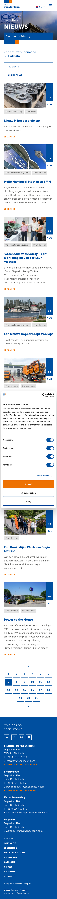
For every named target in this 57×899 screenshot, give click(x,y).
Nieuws (8, 867)
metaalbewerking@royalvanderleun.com (27, 812)
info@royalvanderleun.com (20, 761)
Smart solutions (14, 852)
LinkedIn (14, 56)
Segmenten (10, 848)
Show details (43, 475)
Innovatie (10, 843)
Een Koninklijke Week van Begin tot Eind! (28, 543)
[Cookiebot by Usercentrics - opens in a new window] (42, 395)
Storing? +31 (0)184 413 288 (20, 765)
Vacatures (10, 871)
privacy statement (11, 890)
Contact (9, 876)
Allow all (28, 484)
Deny (28, 502)
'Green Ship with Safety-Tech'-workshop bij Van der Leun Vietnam (28, 253)
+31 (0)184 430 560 (16, 783)
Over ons (9, 862)
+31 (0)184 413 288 (16, 757)
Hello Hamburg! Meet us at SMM (28, 177)
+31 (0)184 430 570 (16, 808)
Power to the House (28, 619)
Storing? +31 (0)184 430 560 (20, 790)
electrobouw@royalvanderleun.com (25, 786)
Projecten (10, 857)
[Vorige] (28, 666)
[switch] (50, 448)
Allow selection (28, 493)
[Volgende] (28, 706)
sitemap (25, 890)
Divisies (8, 838)
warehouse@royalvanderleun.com (24, 831)
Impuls (26, 893)
